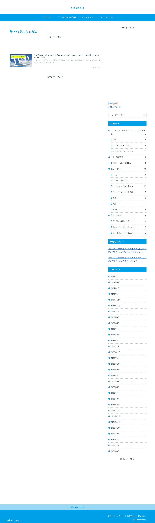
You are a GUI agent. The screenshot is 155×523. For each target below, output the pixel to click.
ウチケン (134, 252)
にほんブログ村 (114, 107)
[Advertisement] (55, 44)
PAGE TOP (78, 507)
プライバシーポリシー (116, 516)
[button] (144, 115)
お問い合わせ (141, 516)
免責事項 (130, 516)
